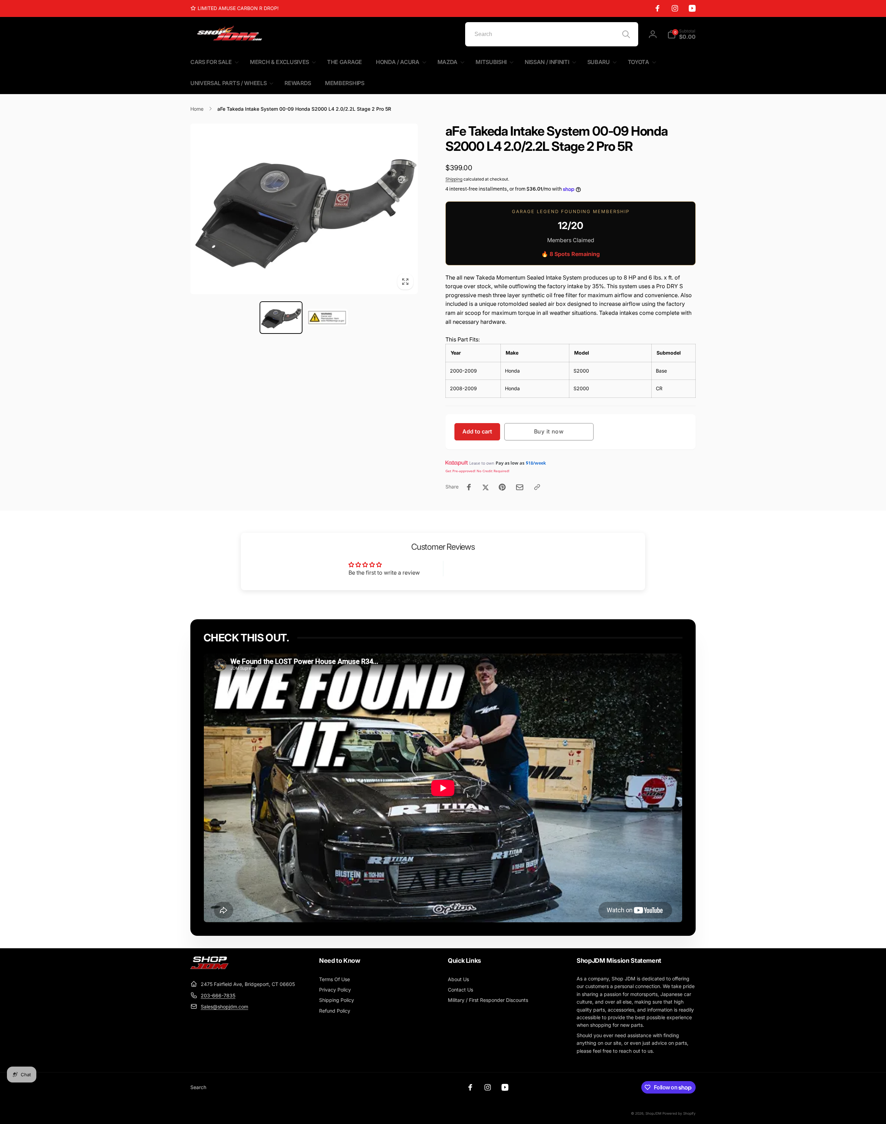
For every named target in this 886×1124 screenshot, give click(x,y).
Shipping (453, 179)
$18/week (536, 463)
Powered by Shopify (679, 1113)
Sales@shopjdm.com (224, 1006)
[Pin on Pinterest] (502, 487)
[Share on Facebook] (468, 487)
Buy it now (549, 431)
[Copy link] (537, 487)
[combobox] (551, 34)
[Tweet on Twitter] (485, 487)
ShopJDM (653, 1113)
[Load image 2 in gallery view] (327, 317)
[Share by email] (519, 487)
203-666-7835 (218, 995)
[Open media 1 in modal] (304, 209)
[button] (681, 34)
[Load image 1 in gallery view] (280, 317)
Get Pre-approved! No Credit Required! (477, 470)
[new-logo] (209, 967)
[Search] (626, 34)
